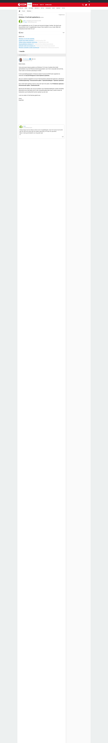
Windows (29, 11)
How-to (42, 4)
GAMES (26, 8)
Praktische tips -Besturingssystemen (43, 44)
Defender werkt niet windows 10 (27, 45)
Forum (29, 4)
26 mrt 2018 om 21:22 (27, 60)
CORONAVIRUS (48, 8)
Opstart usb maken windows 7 (26, 40)
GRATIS (53, 8)
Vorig (21, 14)
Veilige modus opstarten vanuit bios (28, 42)
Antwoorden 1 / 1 (23, 55)
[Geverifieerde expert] (30, 59)
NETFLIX (42, 8)
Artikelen (35, 4)
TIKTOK (63, 8)
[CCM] (22, 5)
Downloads (48, 4)
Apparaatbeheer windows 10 (26, 44)
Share (22, 32)
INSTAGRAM (31, 8)
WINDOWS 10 (37, 8)
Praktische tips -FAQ (40, 40)
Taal (89, 1)
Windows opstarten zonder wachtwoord (29, 47)
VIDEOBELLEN (20, 8)
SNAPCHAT (58, 8)
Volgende (61, 14)
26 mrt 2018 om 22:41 (32, 22)
